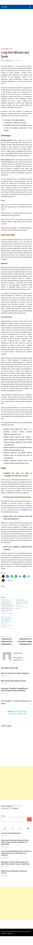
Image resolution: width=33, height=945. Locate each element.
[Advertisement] (16, 26)
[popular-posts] (5, 828)
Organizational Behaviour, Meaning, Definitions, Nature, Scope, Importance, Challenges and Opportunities (15, 842)
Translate (15, 808)
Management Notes (6, 49)
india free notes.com (17, 931)
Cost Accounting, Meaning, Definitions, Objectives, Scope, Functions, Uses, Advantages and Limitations (16, 853)
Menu (5, 7)
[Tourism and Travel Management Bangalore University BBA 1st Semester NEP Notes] (8, 622)
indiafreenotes (9, 60)
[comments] (20, 828)
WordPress (4, 933)
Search (3, 816)
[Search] (29, 819)
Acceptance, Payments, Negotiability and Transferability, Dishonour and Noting (14, 689)
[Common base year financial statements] (8, 606)
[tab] (5, 828)
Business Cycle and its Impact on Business (15, 673)
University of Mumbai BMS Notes (11, 833)
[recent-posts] (12, 828)
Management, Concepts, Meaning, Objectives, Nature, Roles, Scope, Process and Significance (15, 863)
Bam (11, 933)
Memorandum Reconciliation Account (13, 681)
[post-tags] (28, 828)
